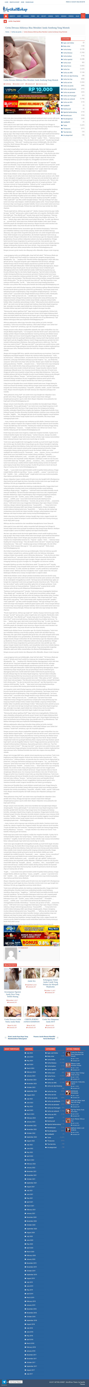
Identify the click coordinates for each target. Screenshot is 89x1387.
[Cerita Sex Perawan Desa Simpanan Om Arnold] (68, 1054)
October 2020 (31, 1225)
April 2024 (30, 1064)
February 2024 (31, 1072)
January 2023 (31, 1122)
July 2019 (30, 1282)
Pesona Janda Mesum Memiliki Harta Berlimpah (44, 1037)
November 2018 (32, 1313)
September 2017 (32, 1366)
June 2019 (30, 1286)
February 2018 (31, 1347)
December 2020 (31, 1217)
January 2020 (31, 1259)
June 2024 (30, 1057)
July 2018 (30, 1328)
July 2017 (30, 1374)
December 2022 (31, 1125)
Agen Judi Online (68, 43)
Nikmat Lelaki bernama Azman (76, 1064)
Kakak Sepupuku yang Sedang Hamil (20, 21)
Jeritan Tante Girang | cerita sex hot (78, 1074)
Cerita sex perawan (69, 92)
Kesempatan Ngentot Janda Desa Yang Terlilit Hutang (13, 994)
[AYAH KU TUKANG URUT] (68, 1083)
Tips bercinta (67, 132)
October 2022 (31, 1133)
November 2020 (32, 1221)
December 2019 (31, 1263)
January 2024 (31, 1076)
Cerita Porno (67, 66)
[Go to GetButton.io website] (4, 1385)
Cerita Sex (66, 69)
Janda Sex (32, 981)
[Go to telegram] (4, 1382)
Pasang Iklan (29, 2)
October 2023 (31, 1087)
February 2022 (31, 1164)
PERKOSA (71, 16)
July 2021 (30, 1190)
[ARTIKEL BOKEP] (6, 16)
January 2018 (31, 1351)
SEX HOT (43, 16)
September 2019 (32, 1274)
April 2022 (30, 1156)
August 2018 (31, 1324)
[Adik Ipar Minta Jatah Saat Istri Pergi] (68, 1102)
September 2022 (32, 1137)
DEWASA (50, 16)
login (6, 2)
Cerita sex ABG (68, 72)
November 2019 (32, 1267)
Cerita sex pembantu (69, 89)
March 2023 (30, 1114)
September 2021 (32, 1183)
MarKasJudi (67, 109)
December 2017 (31, 1355)
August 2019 (31, 1278)
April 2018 (30, 1339)
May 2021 (30, 1198)
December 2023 (31, 1079)
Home (22, 2)
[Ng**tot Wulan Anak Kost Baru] (68, 1111)
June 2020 (30, 1240)
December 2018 (31, 1309)
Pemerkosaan (67, 115)
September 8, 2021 (32, 985)
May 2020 (30, 1244)
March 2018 (30, 1343)
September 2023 (32, 1091)
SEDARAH (63, 16)
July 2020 (30, 1236)
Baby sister (66, 46)
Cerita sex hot (67, 82)
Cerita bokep (67, 49)
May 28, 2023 (31, 1025)
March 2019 (30, 1297)
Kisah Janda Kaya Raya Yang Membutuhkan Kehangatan (18, 1037)
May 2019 (30, 1290)
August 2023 (31, 1095)
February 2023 (31, 1118)
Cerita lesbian (67, 56)
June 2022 (30, 1148)
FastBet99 (66, 105)
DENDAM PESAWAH (74, 1092)
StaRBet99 (66, 122)
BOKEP (19, 16)
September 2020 (32, 1228)
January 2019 (31, 1305)
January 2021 (31, 1213)
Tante (65, 125)
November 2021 (32, 1175)
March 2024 (30, 1068)
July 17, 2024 (75, 1058)
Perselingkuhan (68, 119)
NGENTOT (12, 16)
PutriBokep (8, 84)
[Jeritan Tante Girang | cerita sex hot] (68, 1074)
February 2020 (31, 1255)
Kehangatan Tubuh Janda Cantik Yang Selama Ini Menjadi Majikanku (50, 983)
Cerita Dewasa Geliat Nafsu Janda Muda (12, 1020)
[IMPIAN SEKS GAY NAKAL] (68, 1130)
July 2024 (30, 1053)
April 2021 (30, 1202)
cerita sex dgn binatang (70, 76)
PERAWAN (26, 16)
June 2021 (30, 1194)
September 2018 (32, 1320)
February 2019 (31, 1301)
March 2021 (30, 1206)
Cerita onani (67, 62)
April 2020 (30, 1248)
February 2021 (31, 1209)
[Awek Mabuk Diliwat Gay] (68, 1120)
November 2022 (32, 1129)
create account (14, 2)
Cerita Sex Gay (67, 79)
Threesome (66, 128)
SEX (38, 16)
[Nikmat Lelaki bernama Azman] (68, 1065)
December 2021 (31, 1171)
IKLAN (77, 16)
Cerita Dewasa (67, 53)
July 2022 (30, 1144)
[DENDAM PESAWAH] (68, 1093)
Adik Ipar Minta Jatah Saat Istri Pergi (78, 1101)
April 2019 (30, 1293)
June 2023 (30, 1102)
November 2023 (32, 1083)
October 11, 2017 (50, 990)
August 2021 (31, 1186)
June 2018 (30, 1332)
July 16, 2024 (75, 1104)
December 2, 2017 (19, 84)
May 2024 (30, 1060)
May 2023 (30, 1106)
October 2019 (31, 1271)
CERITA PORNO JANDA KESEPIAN (32, 1020)
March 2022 (30, 1160)
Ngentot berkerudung (70, 112)
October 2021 (31, 1179)
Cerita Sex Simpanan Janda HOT (50, 1020)
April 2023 (30, 1110)
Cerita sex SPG (67, 102)
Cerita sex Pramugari (69, 95)
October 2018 (31, 1316)
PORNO (33, 16)
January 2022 (31, 1167)
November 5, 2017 (13, 1000)
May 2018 (30, 1335)
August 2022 (31, 1141)
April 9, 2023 (50, 1025)
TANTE (57, 16)
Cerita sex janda (42, 84)
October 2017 (31, 1362)
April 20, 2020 (12, 1025)
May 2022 (30, 1152)
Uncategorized (67, 135)
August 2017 (31, 1370)
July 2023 (30, 1099)
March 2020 (30, 1251)
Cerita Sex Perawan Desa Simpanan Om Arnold (77, 1054)
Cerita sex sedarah (69, 99)
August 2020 (31, 1232)
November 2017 (32, 1358)
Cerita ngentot (67, 59)
